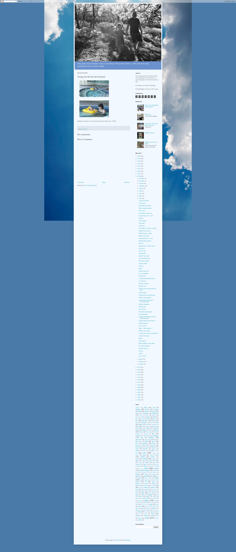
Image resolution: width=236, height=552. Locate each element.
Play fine (141, 243)
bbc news (138, 441)
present (140, 496)
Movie (141, 432)
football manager (144, 470)
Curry (142, 417)
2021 (139, 168)
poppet (150, 495)
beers (137, 443)
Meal (154, 428)
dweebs (147, 462)
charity (154, 453)
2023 (139, 164)
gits (158, 476)
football (156, 468)
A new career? (142, 326)
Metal (137, 430)
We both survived (143, 348)
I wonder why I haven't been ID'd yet (148, 333)
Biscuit (152, 411)
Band (146, 411)
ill (145, 482)
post (158, 495)
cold (157, 455)
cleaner (151, 455)
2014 (139, 375)
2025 (139, 158)
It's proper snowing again (145, 312)
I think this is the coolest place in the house (151, 124)
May (140, 196)
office (142, 491)
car (150, 450)
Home (104, 182)
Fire (155, 419)
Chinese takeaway (143, 323)
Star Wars (146, 436)
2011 (139, 382)
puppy (147, 496)
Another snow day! (144, 271)
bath (155, 439)
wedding (138, 515)
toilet (146, 512)
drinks (157, 461)
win (158, 515)
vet (139, 514)
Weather (151, 437)
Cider (141, 415)
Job (147, 424)
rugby (146, 500)
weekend (145, 515)
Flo (137, 420)
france (154, 470)
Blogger (128, 540)
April (140, 198)
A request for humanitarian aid (147, 278)
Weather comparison (144, 304)
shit (150, 502)
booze (153, 447)
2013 (139, 377)
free (136, 472)
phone (137, 495)
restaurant (144, 498)
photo (143, 495)
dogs (144, 461)
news (137, 491)
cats (144, 452)
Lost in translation (143, 273)
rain (154, 496)
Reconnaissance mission (145, 241)
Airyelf (117, 540)
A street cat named (143, 200)
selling (141, 502)
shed (146, 502)
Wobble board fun (149, 133)
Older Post (127, 182)
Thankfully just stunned (145, 206)
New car (148, 432)
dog (137, 460)
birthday (144, 443)
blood (144, 445)
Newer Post (81, 182)
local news (145, 485)
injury (153, 482)
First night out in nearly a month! (147, 228)
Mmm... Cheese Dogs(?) (145, 328)
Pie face (141, 351)
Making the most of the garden (151, 142)
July (140, 191)
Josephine (154, 424)
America (138, 407)
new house (138, 489)
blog (153, 443)
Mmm (150, 430)
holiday (156, 478)
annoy (146, 439)
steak (142, 508)
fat (150, 464)
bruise (153, 449)
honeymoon (148, 480)
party (149, 493)
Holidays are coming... (145, 331)
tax (149, 510)
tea (153, 510)
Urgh (141, 437)
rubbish (140, 501)
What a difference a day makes (147, 343)
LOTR (143, 426)
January (141, 364)
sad (136, 502)
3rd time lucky (142, 292)
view (145, 514)
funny (146, 474)
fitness (152, 466)
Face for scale (142, 251)
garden (145, 476)
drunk (140, 462)
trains (151, 512)
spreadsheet (153, 506)
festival (157, 464)
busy (144, 450)
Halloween (144, 422)
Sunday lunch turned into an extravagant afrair (146, 301)
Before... (141, 338)
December (142, 178)
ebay (154, 462)
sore (139, 506)
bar (150, 439)
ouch (137, 493)
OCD (155, 432)
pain (143, 493)
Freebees (141, 218)
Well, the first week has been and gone (147, 289)
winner (140, 518)
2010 (139, 385)
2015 (139, 372)
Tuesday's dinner (143, 263)
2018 (139, 176)
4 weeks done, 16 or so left (146, 216)
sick (137, 504)
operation (154, 491)
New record (142, 210)
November (142, 181)
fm (158, 466)
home (140, 480)
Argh (154, 407)
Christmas (155, 413)
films (139, 466)
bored (137, 449)
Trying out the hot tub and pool (147, 295)
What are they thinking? (145, 297)
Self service (142, 248)
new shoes (154, 489)
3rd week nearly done (144, 258)
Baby (139, 411)
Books (137, 413)
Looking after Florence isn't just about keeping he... (147, 317)
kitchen (146, 483)
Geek (137, 422)
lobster (137, 485)
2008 (139, 390)
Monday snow (142, 286)
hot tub (154, 480)
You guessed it (142, 253)
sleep (150, 504)
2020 (139, 171)
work (147, 517)
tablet (144, 510)
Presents (146, 434)
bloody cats (152, 445)
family (145, 464)
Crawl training (142, 221)
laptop (153, 483)
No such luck (142, 309)
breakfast (145, 449)
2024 (139, 161)
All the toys (142, 226)
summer (154, 508)
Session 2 (141, 266)
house (137, 482)
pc (155, 493)
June (140, 193)
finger (145, 466)
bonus (147, 447)
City (147, 415)
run (155, 501)
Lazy (149, 426)
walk (152, 514)
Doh (154, 417)
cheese (137, 455)
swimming (138, 510)
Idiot (157, 422)
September (142, 186)
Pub (153, 434)
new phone (146, 489)
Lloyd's (140, 428)
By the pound (142, 341)
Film (148, 419)
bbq (147, 441)
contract (138, 459)
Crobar (137, 417)
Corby (153, 415)
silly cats (143, 504)
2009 (139, 387)
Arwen (147, 409)
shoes (155, 502)
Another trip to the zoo (145, 231)
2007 (139, 392)
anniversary (139, 439)
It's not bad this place (144, 346)
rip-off (151, 498)
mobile (146, 487)
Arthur (138, 409)
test (158, 510)
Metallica (143, 430)
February (141, 361)
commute (152, 457)
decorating (153, 459)
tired (139, 512)
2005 (139, 397)
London (148, 428)
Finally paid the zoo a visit (146, 238)
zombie (139, 520)
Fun (153, 420)
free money (153, 472)
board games (139, 447)
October (141, 183)
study (148, 508)
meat (140, 487)
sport (146, 506)
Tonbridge (155, 436)
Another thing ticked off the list (147, 321)
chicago (144, 455)
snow (157, 504)
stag (137, 508)
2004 (139, 400)
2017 (139, 367)
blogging (138, 445)
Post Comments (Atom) (91, 185)
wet (152, 515)
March (141, 359)
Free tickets (142, 223)
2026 (139, 156)
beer (153, 441)
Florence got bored (144, 283)
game (154, 474)
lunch (157, 485)
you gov (157, 518)
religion (137, 498)
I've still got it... (143, 281)
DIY (149, 417)
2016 (139, 370)
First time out (142, 276)
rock (157, 498)
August (141, 188)
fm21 (140, 468)
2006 (139, 395)
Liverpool (156, 426)
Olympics (138, 434)
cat (136, 453)
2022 (139, 166)
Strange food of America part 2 (147, 246)
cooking (145, 459)
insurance (138, 483)
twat (157, 512)
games (137, 476)
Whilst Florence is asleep (145, 233)
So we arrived (142, 356)
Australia (156, 409)
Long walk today (143, 314)
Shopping (138, 436)
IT (151, 422)
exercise (138, 464)
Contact (141, 353)
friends (138, 474)
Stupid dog (147, 114)
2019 (139, 174)
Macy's (140, 268)
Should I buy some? (144, 256)
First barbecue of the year (145, 213)
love (152, 485)
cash (155, 450)
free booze (143, 472)
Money (156, 430)
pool (83, 129)
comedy (142, 457)
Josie (137, 426)
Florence (145, 420)
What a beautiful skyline (145, 208)
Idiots (140, 424)
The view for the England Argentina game (151, 105)
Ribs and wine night (144, 236)
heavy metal (148, 478)
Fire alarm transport (144, 261)
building (138, 450)
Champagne (145, 413)
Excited (142, 419)
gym (139, 478)
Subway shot (142, 306)
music (153, 487)
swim (86, 129)
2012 (139, 380)
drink (150, 461)
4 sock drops (142, 203)
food (146, 468)
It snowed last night (144, 336)
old (148, 491)
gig (152, 476)
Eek (136, 419)
